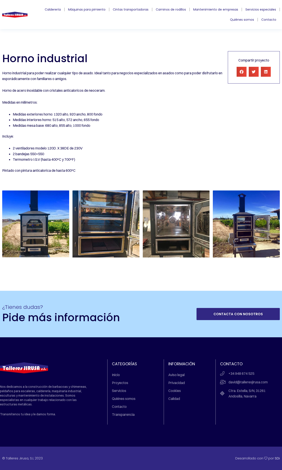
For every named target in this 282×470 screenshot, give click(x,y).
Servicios (119, 390)
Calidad (174, 398)
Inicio (116, 375)
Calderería (53, 9)
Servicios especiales (260, 9)
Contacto (268, 19)
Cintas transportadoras (130, 9)
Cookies (174, 390)
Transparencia (123, 414)
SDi (277, 458)
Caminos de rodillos (171, 9)
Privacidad (176, 382)
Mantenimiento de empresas (215, 9)
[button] (242, 72)
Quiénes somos (242, 19)
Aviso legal (176, 375)
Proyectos (120, 382)
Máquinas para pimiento (87, 9)
